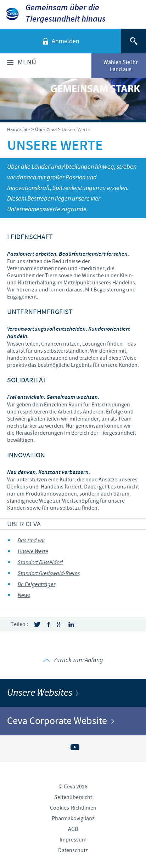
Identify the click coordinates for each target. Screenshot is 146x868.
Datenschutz (73, 850)
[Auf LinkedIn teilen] (71, 624)
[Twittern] (37, 624)
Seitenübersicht (73, 797)
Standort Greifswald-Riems (49, 573)
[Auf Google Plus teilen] (60, 624)
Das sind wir (31, 540)
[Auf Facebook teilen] (48, 624)
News (24, 595)
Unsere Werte (33, 551)
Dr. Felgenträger (36, 584)
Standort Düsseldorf (40, 562)
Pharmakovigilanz (73, 818)
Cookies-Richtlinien (73, 807)
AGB (73, 829)
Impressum (73, 839)
